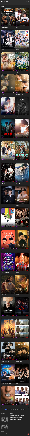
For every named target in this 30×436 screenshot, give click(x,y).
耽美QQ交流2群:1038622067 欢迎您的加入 (16, 417)
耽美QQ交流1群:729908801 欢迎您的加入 (18, 415)
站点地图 (11, 415)
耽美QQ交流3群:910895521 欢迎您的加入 (15, 419)
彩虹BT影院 (5, 1)
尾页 (23, 409)
